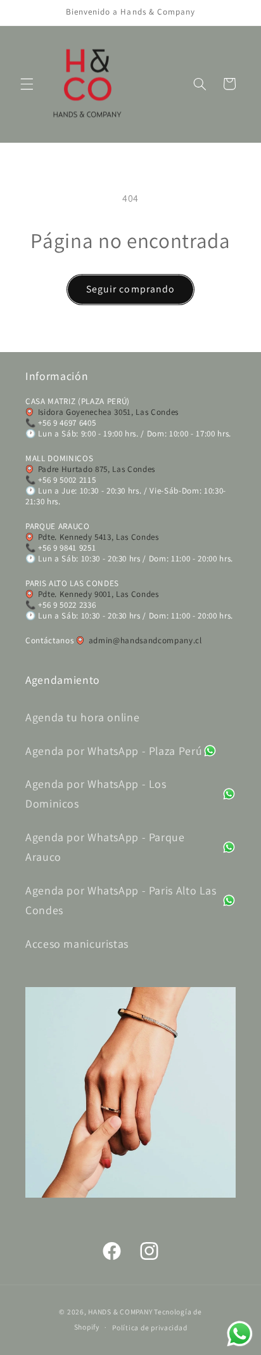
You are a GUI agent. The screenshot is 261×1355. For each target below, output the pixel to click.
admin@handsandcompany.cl (145, 640)
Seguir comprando (130, 289)
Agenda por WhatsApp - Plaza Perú (113, 750)
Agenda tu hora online (82, 717)
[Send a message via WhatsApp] (240, 1334)
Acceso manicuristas (77, 943)
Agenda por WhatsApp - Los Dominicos (96, 793)
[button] (26, 83)
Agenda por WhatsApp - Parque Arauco (105, 847)
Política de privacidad (149, 1327)
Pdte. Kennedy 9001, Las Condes (98, 594)
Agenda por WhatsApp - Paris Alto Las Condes (121, 900)
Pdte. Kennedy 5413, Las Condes (98, 537)
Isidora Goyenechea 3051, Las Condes (108, 412)
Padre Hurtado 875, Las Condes (96, 469)
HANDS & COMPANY (120, 1311)
